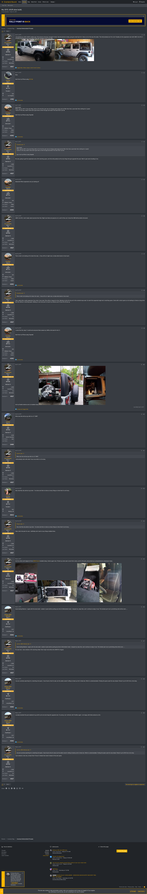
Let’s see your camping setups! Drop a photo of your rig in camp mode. (70, 862)
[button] (49, 2)
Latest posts (55, 846)
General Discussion (57, 853)
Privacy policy (131, 886)
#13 (144, 488)
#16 (144, 607)
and (22, 409)
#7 (144, 253)
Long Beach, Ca (10, 631)
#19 (144, 713)
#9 (144, 328)
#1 (144, 34)
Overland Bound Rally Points (59, 879)
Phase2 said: (20, 524)
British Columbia (10, 437)
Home (139, 886)
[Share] (142, 35)
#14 (144, 521)
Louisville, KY (10, 59)
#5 (144, 179)
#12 (144, 450)
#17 (144, 641)
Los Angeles (11, 95)
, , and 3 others (28, 67)
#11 (144, 414)
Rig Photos (55, 869)
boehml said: (20, 453)
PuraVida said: (20, 144)
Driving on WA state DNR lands (60, 850)
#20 (144, 747)
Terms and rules (123, 886)
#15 (144, 559)
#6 (144, 216)
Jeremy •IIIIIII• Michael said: (23, 643)
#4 (144, 141)
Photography (56, 871)
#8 (144, 290)
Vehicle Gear (56, 865)
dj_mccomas (6, 11)
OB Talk (31, 79)
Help (136, 886)
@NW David (36, 561)
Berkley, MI (11, 511)
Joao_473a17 (46, 855)
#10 (144, 364)
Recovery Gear (56, 859)
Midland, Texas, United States (11, 128)
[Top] (142, 887)
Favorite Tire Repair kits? (58, 856)
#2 (144, 72)
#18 (144, 678)
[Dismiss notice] (143, 16)
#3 (144, 105)
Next (8, 31)
